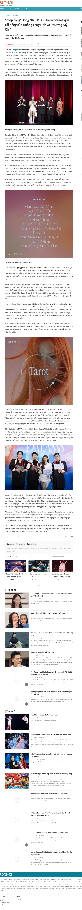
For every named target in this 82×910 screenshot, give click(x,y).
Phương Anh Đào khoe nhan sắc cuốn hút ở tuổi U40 (51, 735)
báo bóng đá (39, 881)
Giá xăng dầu (14, 881)
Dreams (9, 551)
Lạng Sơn (29, 888)
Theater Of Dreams (24, 548)
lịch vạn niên (21, 886)
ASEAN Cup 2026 (5, 881)
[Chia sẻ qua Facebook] (6, 537)
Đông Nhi (15, 50)
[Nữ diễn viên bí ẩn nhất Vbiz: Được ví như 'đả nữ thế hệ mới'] (17, 640)
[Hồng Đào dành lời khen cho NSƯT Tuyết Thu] (17, 620)
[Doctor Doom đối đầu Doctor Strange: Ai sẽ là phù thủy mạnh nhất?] (17, 859)
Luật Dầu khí (4, 884)
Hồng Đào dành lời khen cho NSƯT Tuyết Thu (48, 613)
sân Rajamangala (77, 879)
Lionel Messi (47, 886)
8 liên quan (41, 598)
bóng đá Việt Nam (29, 879)
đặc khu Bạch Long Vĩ (41, 884)
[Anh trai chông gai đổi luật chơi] (17, 659)
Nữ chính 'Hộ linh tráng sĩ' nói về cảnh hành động (49, 793)
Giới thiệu (2, 899)
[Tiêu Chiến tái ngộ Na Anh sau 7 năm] (17, 722)
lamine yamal (75, 884)
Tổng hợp (19, 899)
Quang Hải (67, 884)
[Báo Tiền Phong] (32, 655)
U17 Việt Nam (30, 886)
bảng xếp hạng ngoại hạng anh (52, 881)
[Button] (14, 44)
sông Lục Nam (55, 886)
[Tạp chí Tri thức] (29, 579)
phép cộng (67, 548)
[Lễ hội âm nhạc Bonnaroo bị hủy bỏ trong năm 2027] (62, 566)
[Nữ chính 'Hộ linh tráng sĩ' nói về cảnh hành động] (17, 800)
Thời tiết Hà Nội (44, 888)
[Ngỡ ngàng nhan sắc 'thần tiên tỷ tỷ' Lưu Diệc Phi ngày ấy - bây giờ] (17, 698)
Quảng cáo (2, 904)
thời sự (22, 881)
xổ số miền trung (66, 879)
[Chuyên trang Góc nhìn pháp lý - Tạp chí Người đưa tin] (32, 737)
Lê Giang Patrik (59, 884)
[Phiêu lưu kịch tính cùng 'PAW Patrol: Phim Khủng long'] (17, 781)
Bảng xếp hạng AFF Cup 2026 (67, 886)
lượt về (75, 881)
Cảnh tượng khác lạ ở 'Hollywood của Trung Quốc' (49, 833)
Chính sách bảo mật (4, 902)
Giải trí (7, 15)
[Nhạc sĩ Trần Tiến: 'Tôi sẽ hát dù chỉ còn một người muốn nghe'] (15, 566)
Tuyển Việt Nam (21, 888)
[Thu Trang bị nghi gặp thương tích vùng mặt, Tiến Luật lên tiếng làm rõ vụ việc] (17, 679)
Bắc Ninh (51, 884)
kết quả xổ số (39, 879)
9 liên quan (41, 796)
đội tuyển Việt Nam (14, 884)
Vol (14, 551)
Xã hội (63, 881)
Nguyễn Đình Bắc (29, 881)
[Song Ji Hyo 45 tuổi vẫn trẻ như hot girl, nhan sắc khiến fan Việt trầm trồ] (17, 600)
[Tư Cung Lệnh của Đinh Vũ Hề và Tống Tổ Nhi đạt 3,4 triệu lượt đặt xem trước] (17, 820)
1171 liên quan (43, 696)
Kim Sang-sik (13, 886)
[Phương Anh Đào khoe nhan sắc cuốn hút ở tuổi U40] (17, 741)
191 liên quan (42, 616)
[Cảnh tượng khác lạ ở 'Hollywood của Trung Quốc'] (17, 839)
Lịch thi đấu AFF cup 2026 (68, 888)
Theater (54, 548)
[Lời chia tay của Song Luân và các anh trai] (39, 566)
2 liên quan (41, 737)
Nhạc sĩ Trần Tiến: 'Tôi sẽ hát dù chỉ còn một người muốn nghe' (15, 576)
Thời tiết (35, 888)
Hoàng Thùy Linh (17, 421)
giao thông (4, 879)
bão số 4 (23, 884)
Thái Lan (58, 888)
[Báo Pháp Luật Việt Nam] (6, 581)
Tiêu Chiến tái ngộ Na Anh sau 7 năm (44, 715)
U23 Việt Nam (4, 886)
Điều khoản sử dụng (4, 900)
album (60, 548)
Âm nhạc (16, 15)
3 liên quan (41, 655)
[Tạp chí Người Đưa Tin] (32, 638)
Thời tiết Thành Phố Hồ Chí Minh (52, 879)
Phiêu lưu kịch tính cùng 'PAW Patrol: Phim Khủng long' (51, 774)
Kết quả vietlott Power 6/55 (15, 879)
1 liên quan (40, 638)
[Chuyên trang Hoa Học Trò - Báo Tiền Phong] (32, 677)
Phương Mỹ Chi (21, 544)
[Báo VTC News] (33, 697)
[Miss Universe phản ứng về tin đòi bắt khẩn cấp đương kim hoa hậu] (17, 761)
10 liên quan (40, 677)
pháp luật (68, 881)
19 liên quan (30, 44)
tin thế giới (39, 886)
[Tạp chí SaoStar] (9, 44)
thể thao (79, 886)
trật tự (68, 169)
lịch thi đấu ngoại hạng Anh (8, 888)
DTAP (8, 548)
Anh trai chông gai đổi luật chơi (42, 652)
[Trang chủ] (6, 3)
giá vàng (52, 888)
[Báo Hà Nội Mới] (33, 776)
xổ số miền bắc (31, 884)
